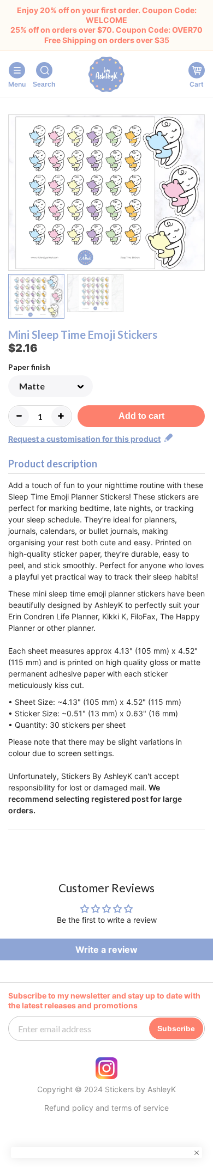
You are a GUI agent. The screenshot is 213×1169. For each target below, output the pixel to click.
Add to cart (141, 416)
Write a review (106, 949)
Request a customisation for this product (84, 438)
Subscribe (176, 1028)
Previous (15, 194)
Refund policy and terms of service (106, 1108)
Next (198, 194)
